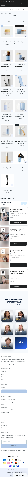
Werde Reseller (5, 412)
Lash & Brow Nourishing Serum (7, 117)
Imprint (5, 469)
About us (3, 371)
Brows (2, 422)
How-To (3, 404)
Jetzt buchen (17, 222)
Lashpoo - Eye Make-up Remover (7, 144)
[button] (20, 475)
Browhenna (4, 425)
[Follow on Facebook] (2, 364)
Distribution (4, 382)
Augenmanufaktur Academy (8, 399)
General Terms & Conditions (17, 472)
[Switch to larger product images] (23, 21)
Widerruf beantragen (14, 391)
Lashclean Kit (21, 143)
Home (2, 13)
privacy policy (21, 450)
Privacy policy (10, 469)
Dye (2, 428)
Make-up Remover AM (20, 116)
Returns (22, 469)
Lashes (3, 420)
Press (2, 376)
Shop (6, 13)
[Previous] (22, 203)
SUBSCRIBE (14, 446)
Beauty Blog (4, 407)
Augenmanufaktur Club (7, 410)
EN (17, 456)
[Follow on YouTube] (13, 364)
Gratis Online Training (7, 402)
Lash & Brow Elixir (20, 91)
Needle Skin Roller (7, 190)
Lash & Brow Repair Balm (19, 42)
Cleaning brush (7, 168)
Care (10, 13)
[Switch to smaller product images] (26, 21)
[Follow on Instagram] (6, 364)
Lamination (21, 68)
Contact (3, 387)
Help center (4, 384)
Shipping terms (8, 472)
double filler (7, 68)
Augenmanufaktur (7, 64)
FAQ (2, 379)
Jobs (2, 374)
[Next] (25, 203)
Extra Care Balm (7, 42)
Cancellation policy (16, 469)
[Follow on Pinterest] (9, 364)
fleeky (7, 188)
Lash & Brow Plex (7, 93)
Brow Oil (21, 168)
